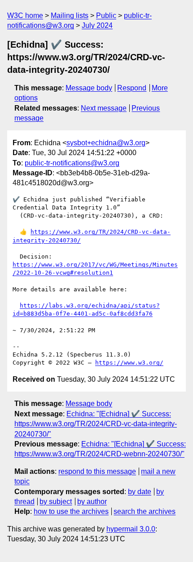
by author (92, 501)
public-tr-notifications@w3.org (72, 163)
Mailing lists (69, 15)
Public (106, 15)
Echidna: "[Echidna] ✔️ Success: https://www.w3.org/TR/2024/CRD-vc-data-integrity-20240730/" (95, 424)
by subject (55, 501)
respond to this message (97, 471)
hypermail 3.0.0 (130, 529)
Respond (131, 88)
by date (139, 491)
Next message (104, 108)
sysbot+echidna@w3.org (105, 143)
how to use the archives (71, 511)
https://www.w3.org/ (129, 362)
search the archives (144, 511)
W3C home (25, 15)
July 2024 (97, 25)
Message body (89, 88)
